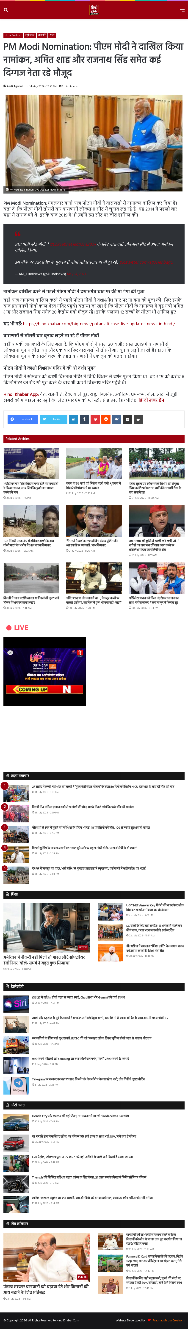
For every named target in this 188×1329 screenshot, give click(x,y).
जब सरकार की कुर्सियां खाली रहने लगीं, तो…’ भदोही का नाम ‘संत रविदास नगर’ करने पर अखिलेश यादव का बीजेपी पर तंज (154, 546)
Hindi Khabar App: (21, 394)
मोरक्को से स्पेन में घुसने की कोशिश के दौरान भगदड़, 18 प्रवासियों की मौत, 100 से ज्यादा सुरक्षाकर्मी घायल (91, 827)
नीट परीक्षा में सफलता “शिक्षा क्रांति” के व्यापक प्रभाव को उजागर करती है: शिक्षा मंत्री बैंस (155, 949)
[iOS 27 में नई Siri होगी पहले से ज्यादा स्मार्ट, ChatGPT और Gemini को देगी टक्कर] (16, 1004)
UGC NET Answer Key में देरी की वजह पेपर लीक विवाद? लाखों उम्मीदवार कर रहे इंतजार (155, 908)
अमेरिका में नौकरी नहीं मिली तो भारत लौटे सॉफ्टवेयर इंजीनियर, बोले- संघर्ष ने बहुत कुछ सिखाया (44, 960)
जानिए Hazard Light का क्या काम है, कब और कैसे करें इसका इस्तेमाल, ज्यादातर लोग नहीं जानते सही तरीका (92, 1198)
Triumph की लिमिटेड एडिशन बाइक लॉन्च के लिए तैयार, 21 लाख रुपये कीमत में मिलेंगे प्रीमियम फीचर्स (89, 1177)
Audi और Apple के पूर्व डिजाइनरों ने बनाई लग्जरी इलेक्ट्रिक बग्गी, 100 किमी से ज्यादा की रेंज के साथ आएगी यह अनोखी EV (100, 1018)
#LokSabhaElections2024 (73, 244)
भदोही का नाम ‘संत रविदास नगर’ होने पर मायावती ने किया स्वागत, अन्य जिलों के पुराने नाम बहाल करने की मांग (30, 488)
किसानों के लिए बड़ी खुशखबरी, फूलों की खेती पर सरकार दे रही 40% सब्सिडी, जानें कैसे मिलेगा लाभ (154, 1281)
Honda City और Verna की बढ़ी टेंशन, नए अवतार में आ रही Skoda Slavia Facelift (80, 1116)
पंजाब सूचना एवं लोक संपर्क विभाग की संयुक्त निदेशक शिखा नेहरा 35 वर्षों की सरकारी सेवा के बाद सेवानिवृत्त (155, 488)
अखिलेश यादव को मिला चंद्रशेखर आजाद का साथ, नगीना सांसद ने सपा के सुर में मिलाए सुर (154, 600)
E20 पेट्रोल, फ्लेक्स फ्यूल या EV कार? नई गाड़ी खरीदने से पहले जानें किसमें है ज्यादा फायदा (82, 1157)
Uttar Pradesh (13, 35)
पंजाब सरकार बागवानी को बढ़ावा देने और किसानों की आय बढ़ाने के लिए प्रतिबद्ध (46, 1290)
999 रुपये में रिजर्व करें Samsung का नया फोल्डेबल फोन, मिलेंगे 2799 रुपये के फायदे (80, 1059)
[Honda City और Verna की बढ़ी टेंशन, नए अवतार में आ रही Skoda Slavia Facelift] (16, 1122)
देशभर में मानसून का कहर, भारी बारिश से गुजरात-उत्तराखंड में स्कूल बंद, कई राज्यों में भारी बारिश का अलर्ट (89, 868)
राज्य (52, 35)
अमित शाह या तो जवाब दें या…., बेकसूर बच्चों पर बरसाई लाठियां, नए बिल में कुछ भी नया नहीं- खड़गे (93, 600)
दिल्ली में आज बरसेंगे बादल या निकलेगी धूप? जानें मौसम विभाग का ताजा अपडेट (31, 600)
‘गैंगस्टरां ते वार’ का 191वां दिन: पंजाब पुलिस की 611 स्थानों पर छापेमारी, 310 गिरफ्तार (92, 543)
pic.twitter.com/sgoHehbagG (146, 262)
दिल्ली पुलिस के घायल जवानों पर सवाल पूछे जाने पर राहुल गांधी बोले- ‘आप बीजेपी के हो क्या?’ (84, 848)
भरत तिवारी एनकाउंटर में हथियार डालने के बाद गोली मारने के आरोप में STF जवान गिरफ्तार (28, 543)
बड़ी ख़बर (29, 35)
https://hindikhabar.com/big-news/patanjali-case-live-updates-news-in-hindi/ (99, 324)
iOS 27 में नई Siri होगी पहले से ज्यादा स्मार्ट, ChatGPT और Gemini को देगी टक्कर (78, 997)
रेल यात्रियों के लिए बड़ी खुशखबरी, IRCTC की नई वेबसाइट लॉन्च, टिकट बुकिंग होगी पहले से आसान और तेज (91, 1038)
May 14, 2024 (77, 274)
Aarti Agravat (15, 86)
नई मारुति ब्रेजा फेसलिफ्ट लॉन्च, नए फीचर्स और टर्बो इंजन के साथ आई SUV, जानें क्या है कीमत (84, 1136)
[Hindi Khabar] (94, 10)
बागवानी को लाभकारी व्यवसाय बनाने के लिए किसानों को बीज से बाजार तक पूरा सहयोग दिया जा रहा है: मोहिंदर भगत (154, 1239)
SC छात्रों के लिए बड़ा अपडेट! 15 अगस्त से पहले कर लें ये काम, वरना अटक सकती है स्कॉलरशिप (154, 928)
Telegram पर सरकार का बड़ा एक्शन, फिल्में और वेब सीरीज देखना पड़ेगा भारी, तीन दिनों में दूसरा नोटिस (88, 1079)
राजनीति (42, 35)
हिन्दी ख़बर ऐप (151, 400)
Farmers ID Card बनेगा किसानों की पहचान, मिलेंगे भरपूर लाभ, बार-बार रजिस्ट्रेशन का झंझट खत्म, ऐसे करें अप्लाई (154, 1261)
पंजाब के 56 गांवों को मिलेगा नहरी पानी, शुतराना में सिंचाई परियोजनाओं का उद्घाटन (93, 486)
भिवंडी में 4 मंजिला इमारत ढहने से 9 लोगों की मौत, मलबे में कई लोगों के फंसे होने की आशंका (83, 807)
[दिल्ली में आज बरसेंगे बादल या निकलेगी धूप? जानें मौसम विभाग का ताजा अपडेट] (31, 578)
